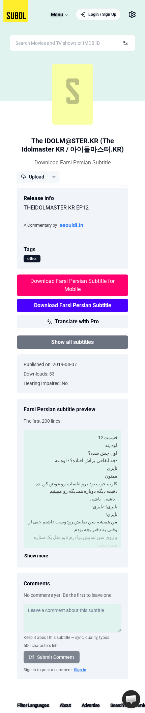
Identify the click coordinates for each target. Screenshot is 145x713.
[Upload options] (53, 177)
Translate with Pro (77, 321)
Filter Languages (33, 705)
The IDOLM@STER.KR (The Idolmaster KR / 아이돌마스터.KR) (73, 145)
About (65, 705)
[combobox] (72, 43)
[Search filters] (125, 43)
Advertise (90, 705)
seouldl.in (71, 225)
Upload (36, 177)
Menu (57, 14)
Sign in (80, 670)
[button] (131, 699)
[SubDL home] (15, 11)
